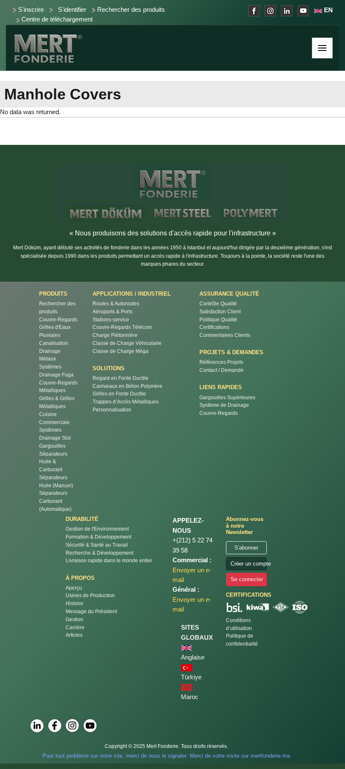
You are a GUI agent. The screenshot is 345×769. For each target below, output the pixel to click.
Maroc (190, 697)
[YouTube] (90, 725)
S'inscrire (31, 9)
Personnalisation (112, 409)
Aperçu (74, 587)
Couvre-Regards (58, 319)
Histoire (74, 603)
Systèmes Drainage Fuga (56, 370)
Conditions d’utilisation (239, 624)
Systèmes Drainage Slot (55, 434)
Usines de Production (90, 595)
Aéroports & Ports (113, 311)
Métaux (47, 358)
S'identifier (72, 9)
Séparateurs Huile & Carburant (53, 462)
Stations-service (111, 319)
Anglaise (192, 657)
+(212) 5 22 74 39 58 (192, 545)
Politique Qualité (218, 319)
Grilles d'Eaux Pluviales (55, 331)
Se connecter (247, 579)
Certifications (214, 327)
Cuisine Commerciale (54, 418)
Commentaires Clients (224, 335)
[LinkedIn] (37, 725)
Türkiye (191, 677)
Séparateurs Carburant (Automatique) (55, 501)
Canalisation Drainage (53, 347)
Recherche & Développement (99, 552)
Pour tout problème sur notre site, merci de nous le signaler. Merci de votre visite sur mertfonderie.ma (166, 756)
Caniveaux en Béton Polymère (127, 386)
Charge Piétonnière (115, 335)
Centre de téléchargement (57, 19)
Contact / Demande (221, 370)
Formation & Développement (98, 536)
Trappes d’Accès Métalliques (126, 401)
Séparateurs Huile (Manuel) (56, 481)
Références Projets (221, 362)
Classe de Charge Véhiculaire (127, 343)
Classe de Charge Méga (121, 351)
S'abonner (246, 548)
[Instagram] (72, 725)
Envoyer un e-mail (191, 575)
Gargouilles (52, 446)
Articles (74, 635)
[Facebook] (55, 725)
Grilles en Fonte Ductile (119, 393)
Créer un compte (249, 564)
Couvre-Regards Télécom (122, 327)
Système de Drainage (224, 405)
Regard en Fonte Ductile (121, 378)
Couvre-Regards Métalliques (58, 386)
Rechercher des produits (131, 9)
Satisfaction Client (220, 311)
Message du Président (91, 611)
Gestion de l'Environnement (97, 528)
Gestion (74, 619)
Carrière (75, 627)
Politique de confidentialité (242, 639)
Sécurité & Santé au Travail (97, 544)
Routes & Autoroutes (116, 303)
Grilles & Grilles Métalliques (56, 402)
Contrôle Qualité (218, 303)
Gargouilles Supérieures (227, 397)
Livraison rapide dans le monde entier (109, 560)
